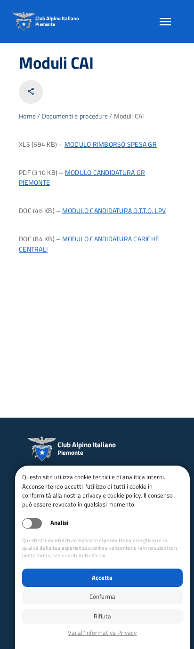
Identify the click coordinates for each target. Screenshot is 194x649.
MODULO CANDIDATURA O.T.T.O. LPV (114, 211)
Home (27, 116)
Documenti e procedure (75, 116)
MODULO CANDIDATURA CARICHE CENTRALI (89, 244)
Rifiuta (102, 616)
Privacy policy (102, 632)
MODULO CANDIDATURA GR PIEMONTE (82, 177)
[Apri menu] (165, 21)
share (30, 91)
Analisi (59, 522)
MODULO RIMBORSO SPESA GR (111, 144)
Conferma (102, 596)
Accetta (102, 577)
